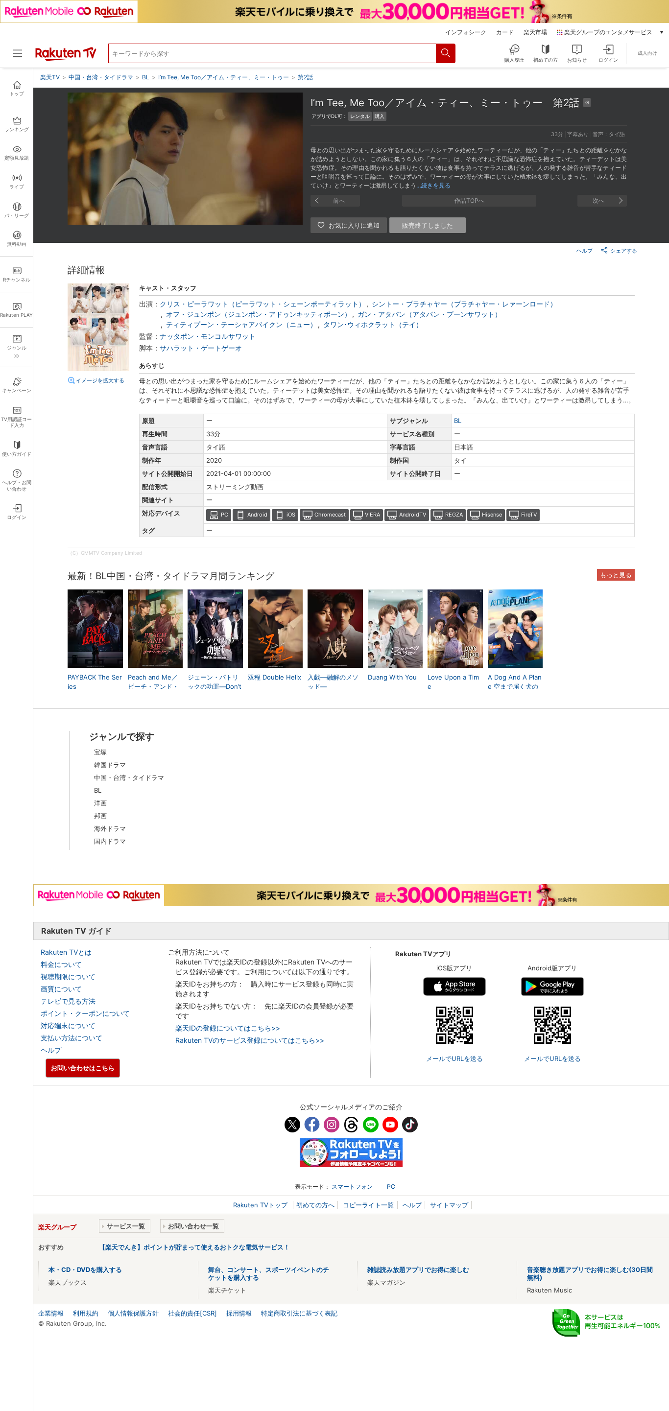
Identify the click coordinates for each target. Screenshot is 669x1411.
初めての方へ (315, 1205)
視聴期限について (68, 976)
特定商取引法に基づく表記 (299, 1313)
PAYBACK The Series (95, 681)
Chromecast (330, 514)
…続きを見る (433, 185)
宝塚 (100, 752)
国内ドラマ (110, 841)
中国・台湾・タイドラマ (129, 777)
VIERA (372, 514)
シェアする (623, 250)
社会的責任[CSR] (192, 1313)
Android (257, 514)
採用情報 (239, 1313)
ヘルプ (584, 250)
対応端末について (68, 1025)
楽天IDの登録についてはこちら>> (227, 1028)
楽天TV (50, 77)
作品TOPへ (469, 200)
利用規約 (85, 1313)
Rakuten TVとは (66, 952)
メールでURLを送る (454, 1058)
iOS (291, 514)
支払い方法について (71, 1038)
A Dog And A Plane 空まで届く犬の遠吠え (515, 686)
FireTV (529, 514)
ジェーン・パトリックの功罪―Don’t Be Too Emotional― (214, 686)
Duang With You (392, 677)
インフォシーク (465, 32)
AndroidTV (412, 514)
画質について (61, 989)
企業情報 (51, 1313)
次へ (598, 200)
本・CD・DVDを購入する (85, 1269)
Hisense (492, 514)
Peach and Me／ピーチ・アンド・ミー (153, 686)
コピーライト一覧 (368, 1205)
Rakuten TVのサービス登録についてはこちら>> (249, 1040)
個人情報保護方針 (133, 1313)
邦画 (100, 816)
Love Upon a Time (453, 681)
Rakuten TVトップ (261, 1205)
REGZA (454, 514)
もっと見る (616, 575)
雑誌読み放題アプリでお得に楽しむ (418, 1269)
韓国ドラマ (110, 765)
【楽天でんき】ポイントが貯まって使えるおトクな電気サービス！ (194, 1247)
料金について (61, 964)
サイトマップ (449, 1205)
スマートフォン (352, 1186)
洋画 (100, 803)
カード (505, 32)
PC (224, 514)
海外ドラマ (110, 828)
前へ (339, 200)
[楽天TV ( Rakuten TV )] (65, 59)
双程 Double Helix (274, 677)
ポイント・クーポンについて (85, 1013)
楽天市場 (535, 32)
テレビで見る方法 (68, 1001)
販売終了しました (427, 225)
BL (457, 420)
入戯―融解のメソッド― (333, 681)
